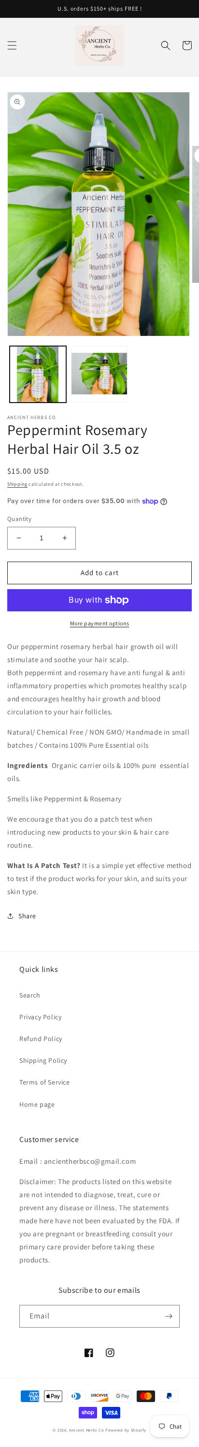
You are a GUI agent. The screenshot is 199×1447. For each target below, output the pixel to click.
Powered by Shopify (125, 1430)
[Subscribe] (168, 1316)
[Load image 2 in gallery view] (99, 374)
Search (30, 995)
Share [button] (27, 916)
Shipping (17, 484)
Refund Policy (40, 1038)
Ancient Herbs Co (86, 1430)
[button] (12, 45)
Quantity (19, 519)
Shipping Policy (43, 1060)
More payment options (99, 623)
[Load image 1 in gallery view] (38, 374)
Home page (37, 1104)
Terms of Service (44, 1082)
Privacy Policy (40, 1017)
